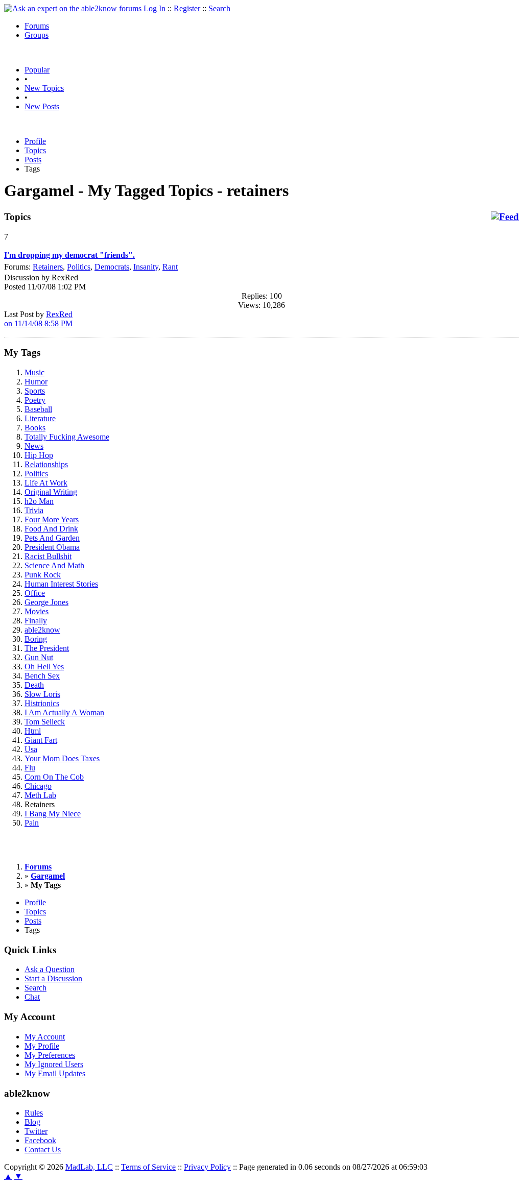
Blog (32, 1122)
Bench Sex (42, 675)
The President (47, 648)
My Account (45, 1036)
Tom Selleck (45, 721)
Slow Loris (42, 694)
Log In (154, 8)
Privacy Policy (207, 1167)
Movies (37, 611)
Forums (37, 25)
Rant (170, 266)
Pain (32, 822)
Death (34, 685)
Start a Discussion (53, 978)
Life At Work (46, 482)
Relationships (46, 464)
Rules (34, 1112)
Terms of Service (148, 1167)
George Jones (46, 602)
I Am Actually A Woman (64, 712)
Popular (37, 69)
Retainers (48, 266)
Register (187, 8)
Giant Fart (41, 740)
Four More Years (52, 519)
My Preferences (50, 1055)
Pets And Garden (52, 538)
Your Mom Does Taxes (62, 758)
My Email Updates (55, 1073)
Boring (36, 639)
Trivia (34, 510)
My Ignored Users (54, 1064)
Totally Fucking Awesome (67, 436)
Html (33, 731)
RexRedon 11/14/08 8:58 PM (38, 319)
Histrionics (42, 703)
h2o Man (39, 501)
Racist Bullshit (48, 556)
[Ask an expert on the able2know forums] (72, 8)
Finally (36, 620)
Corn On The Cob (54, 776)
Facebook (40, 1140)
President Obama (52, 547)
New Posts (42, 106)
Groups (37, 35)
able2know (42, 629)
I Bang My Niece (53, 813)
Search (219, 8)
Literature (40, 418)
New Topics (44, 88)
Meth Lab (40, 795)
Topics (35, 150)
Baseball (38, 409)
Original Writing (51, 492)
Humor (36, 381)
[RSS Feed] (505, 217)
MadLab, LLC (89, 1167)
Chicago (38, 786)
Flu (30, 767)
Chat (32, 997)
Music (34, 372)
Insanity (145, 266)
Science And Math (54, 565)
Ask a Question (50, 969)
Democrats (111, 266)
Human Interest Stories (61, 583)
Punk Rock (43, 574)
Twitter (36, 1131)
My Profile (42, 1046)
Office (35, 593)
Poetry (35, 400)
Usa (31, 749)
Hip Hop (39, 455)
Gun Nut (39, 657)
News (34, 446)
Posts (33, 159)
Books (35, 427)
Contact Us (43, 1149)
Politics (78, 266)
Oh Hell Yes (44, 666)
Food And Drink (51, 528)
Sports (35, 390)
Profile (35, 141)
